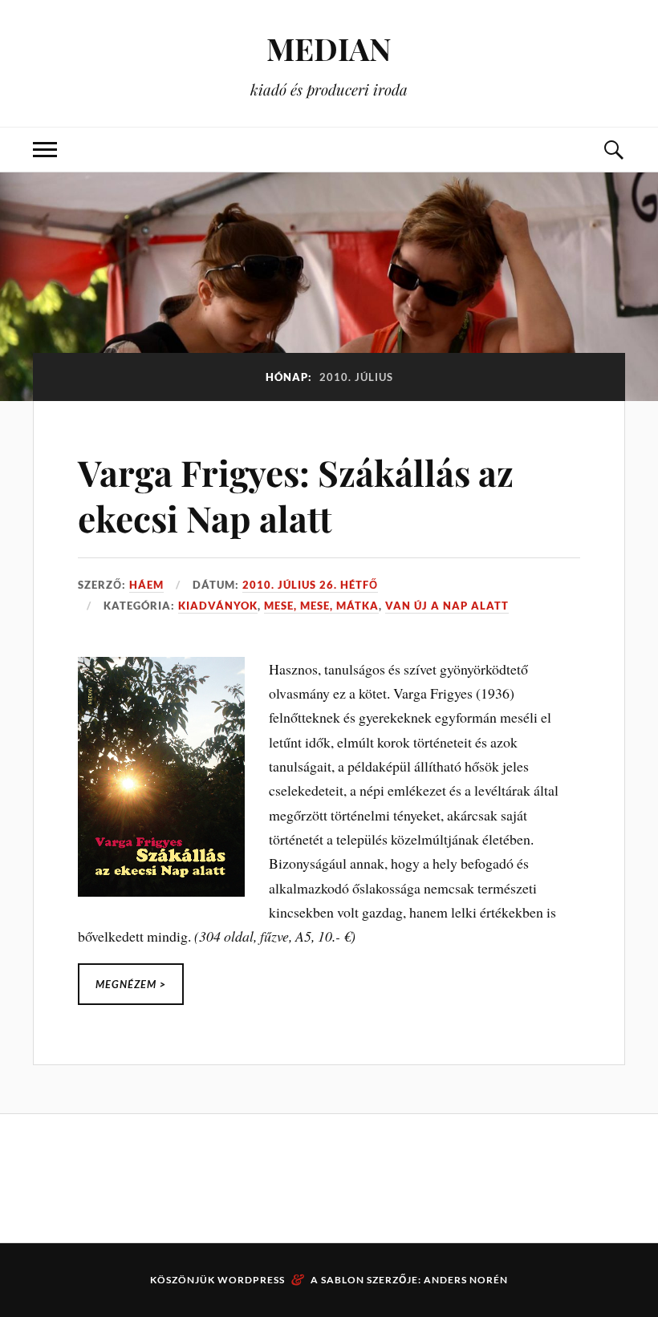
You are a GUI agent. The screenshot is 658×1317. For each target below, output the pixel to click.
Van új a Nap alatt (447, 605)
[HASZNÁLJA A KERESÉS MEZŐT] (613, 150)
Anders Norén (466, 1280)
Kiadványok (218, 605)
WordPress (251, 1280)
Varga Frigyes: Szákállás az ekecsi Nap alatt (296, 494)
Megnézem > (130, 984)
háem (146, 584)
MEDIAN (329, 48)
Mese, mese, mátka (321, 605)
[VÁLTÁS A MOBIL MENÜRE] (45, 150)
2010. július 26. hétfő (310, 584)
